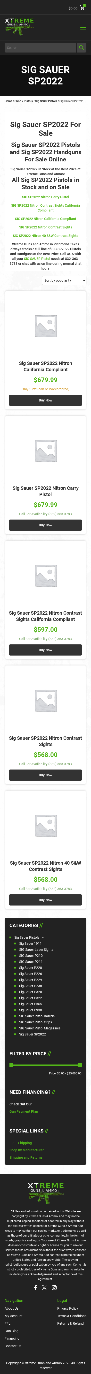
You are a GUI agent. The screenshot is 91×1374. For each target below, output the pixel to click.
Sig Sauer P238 (30, 986)
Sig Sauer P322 (30, 998)
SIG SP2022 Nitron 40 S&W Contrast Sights (45, 236)
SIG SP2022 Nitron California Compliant (45, 219)
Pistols (28, 101)
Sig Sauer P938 (30, 1010)
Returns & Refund (70, 1323)
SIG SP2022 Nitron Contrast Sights (45, 227)
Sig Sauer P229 (30, 980)
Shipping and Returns (25, 1157)
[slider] (11, 1065)
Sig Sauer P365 (30, 1004)
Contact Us (13, 1346)
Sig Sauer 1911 (30, 943)
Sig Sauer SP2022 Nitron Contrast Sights (45, 741)
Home (8, 101)
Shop (18, 101)
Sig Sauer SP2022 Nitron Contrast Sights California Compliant (45, 616)
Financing (12, 1338)
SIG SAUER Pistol (37, 259)
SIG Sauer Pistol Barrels (37, 1016)
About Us (11, 1308)
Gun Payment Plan (23, 1111)
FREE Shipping (20, 1143)
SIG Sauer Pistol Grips (35, 1022)
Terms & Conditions (71, 1316)
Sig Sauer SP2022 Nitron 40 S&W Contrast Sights (45, 866)
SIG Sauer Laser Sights (36, 949)
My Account (14, 1316)
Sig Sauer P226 (30, 974)
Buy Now (45, 400)
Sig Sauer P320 (30, 992)
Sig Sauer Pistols (46, 101)
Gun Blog (11, 1331)
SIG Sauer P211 (31, 962)
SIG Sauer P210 (31, 956)
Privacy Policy (67, 1308)
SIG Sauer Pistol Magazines (39, 1028)
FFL (7, 1323)
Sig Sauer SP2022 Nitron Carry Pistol (46, 491)
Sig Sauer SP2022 (32, 1034)
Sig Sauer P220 (30, 968)
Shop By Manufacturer (26, 1150)
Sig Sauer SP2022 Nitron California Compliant (45, 366)
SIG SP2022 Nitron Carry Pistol (45, 197)
